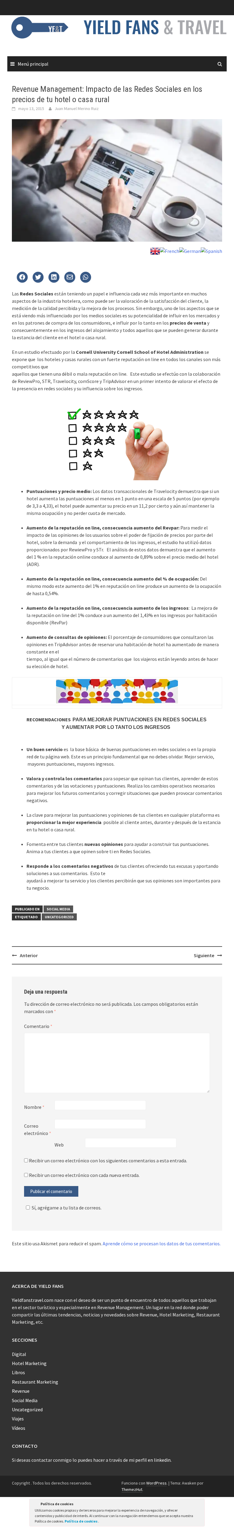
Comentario (38, 1026)
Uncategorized (59, 917)
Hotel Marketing (29, 1363)
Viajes (18, 1419)
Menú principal (33, 64)
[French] (169, 250)
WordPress (156, 1483)
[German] (190, 250)
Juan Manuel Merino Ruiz (77, 108)
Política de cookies (81, 1521)
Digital (19, 1354)
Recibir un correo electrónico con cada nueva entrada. (84, 1175)
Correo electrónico (37, 1129)
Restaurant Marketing (35, 1382)
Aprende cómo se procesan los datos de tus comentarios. (162, 1243)
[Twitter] (22, 277)
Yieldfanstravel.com (32, 1300)
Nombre (34, 1107)
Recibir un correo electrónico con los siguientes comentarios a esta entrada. (108, 1160)
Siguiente (204, 955)
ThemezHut (132, 1489)
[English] (155, 250)
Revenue (21, 1391)
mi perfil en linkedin (150, 1460)
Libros (18, 1372)
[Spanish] (211, 250)
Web (59, 1145)
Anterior (29, 955)
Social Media (58, 909)
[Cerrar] (199, 1504)
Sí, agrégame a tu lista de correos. (66, 1208)
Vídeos (18, 1428)
